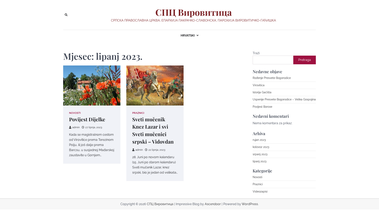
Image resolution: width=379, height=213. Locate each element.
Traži (256, 53)
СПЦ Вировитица (193, 12)
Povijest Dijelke (87, 119)
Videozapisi (260, 191)
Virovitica (259, 85)
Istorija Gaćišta (262, 92)
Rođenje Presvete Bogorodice (272, 77)
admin (76, 127)
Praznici (138, 112)
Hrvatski (188, 35)
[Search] (66, 15)
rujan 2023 (259, 139)
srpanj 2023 (260, 154)
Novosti (75, 112)
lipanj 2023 (259, 161)
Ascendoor (213, 204)
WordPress (250, 204)
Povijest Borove (262, 106)
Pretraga (304, 60)
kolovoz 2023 (261, 147)
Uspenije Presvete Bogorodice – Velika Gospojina (284, 99)
